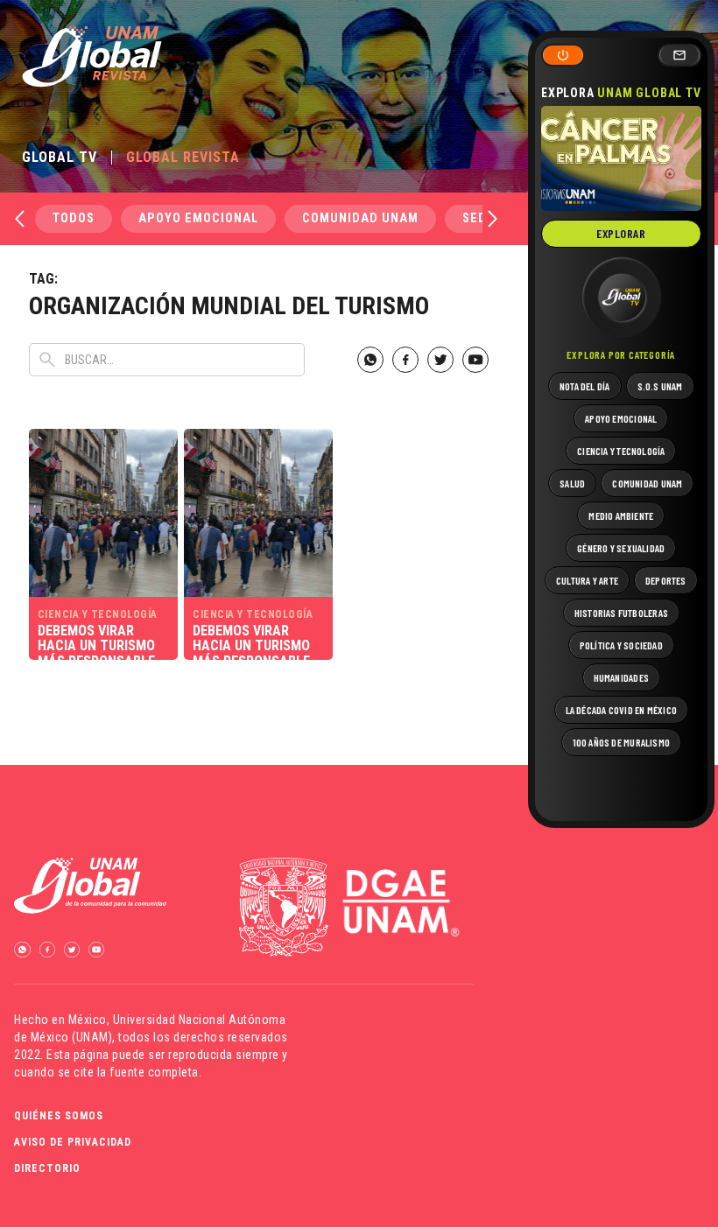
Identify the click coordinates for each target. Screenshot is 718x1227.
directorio (47, 1168)
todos (74, 218)
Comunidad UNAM (360, 218)
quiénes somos (58, 1116)
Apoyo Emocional (198, 218)
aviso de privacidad (72, 1142)
